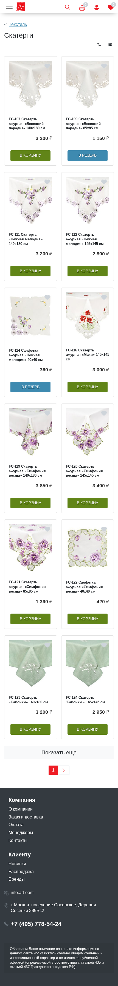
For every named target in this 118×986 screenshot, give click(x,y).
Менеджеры (21, 832)
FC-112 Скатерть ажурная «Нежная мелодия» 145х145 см (85, 239)
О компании (21, 809)
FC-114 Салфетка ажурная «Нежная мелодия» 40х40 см (26, 354)
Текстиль (18, 24)
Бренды (17, 879)
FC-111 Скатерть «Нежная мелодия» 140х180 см (26, 239)
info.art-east (22, 892)
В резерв (87, 155)
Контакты (18, 840)
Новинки (17, 863)
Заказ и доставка (26, 817)
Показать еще (59, 752)
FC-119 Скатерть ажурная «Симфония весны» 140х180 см (27, 470)
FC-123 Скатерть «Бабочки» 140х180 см (28, 699)
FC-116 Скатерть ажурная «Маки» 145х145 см (87, 354)
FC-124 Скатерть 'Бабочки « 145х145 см (85, 699)
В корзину (30, 155)
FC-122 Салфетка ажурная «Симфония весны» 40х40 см (84, 586)
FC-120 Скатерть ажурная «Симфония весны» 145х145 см (84, 470)
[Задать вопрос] (96, 6)
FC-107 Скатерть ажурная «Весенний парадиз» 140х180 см (27, 123)
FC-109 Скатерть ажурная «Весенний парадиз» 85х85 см (83, 123)
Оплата (16, 824)
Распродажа (21, 871)
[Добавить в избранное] (47, 66)
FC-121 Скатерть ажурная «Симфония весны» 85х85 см (27, 586)
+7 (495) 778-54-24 (36, 924)
